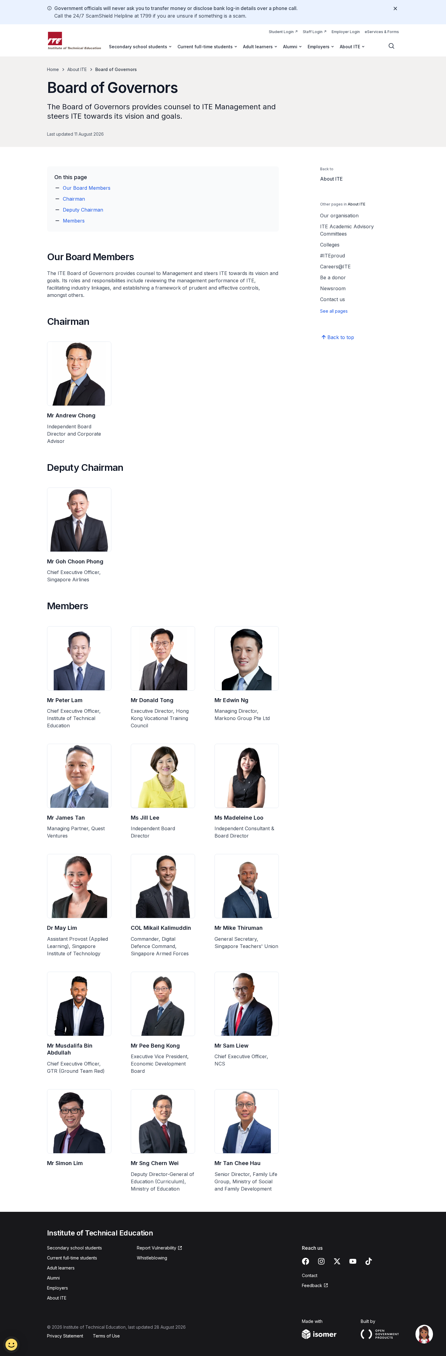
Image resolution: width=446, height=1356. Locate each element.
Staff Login (315, 31)
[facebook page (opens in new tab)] (305, 1261)
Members (74, 221)
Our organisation (339, 215)
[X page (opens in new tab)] (337, 1261)
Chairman (74, 199)
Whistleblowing (152, 1257)
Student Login (283, 31)
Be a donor (333, 277)
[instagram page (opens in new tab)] (321, 1261)
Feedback (315, 1286)
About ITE (77, 69)
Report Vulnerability (156, 1248)
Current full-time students (72, 1257)
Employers (57, 1287)
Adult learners (61, 1267)
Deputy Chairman (83, 210)
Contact (309, 1275)
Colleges (330, 245)
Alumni (53, 1277)
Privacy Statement (65, 1335)
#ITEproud (332, 256)
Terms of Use (106, 1335)
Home (53, 69)
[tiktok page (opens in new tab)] (368, 1261)
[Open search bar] (391, 46)
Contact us (332, 299)
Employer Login (346, 31)
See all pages (334, 311)
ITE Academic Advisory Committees (347, 230)
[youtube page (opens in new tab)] (352, 1261)
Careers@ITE (335, 266)
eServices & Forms (382, 31)
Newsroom (333, 288)
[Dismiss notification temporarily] (395, 8)
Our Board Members (86, 188)
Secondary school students (74, 1247)
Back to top (340, 337)
